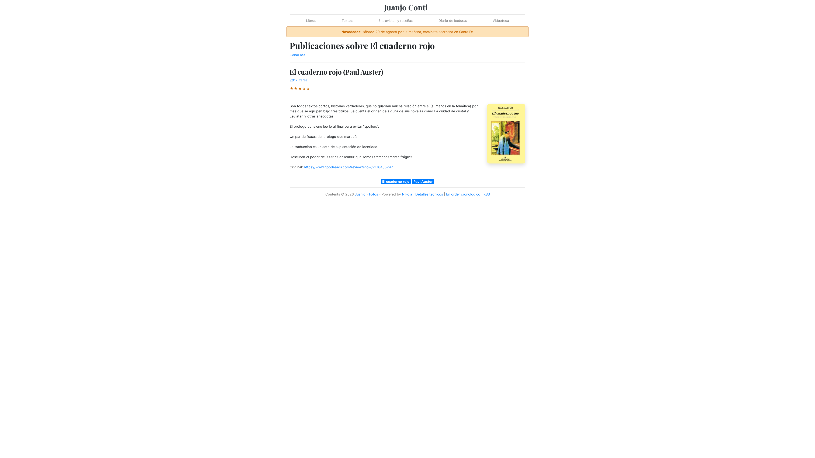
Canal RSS (298, 55)
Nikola (407, 194)
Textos (347, 20)
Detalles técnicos (429, 194)
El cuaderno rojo (395, 181)
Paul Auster (423, 181)
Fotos (373, 194)
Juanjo (360, 194)
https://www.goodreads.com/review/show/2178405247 (348, 167)
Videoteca (501, 20)
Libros (311, 20)
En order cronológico (463, 194)
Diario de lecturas (452, 20)
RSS (486, 194)
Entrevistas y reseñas (395, 20)
